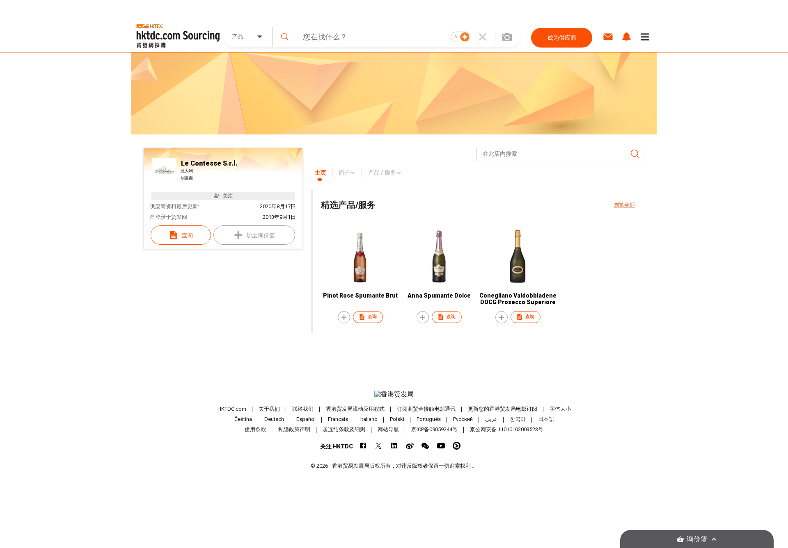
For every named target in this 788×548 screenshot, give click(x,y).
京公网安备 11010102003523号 (506, 429)
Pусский (463, 419)
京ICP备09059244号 (434, 429)
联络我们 (303, 409)
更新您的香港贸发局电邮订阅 (502, 409)
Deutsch (274, 419)
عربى (491, 419)
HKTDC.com (232, 409)
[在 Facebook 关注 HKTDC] (363, 446)
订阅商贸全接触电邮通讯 (426, 409)
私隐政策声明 (294, 429)
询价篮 (697, 539)
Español (306, 419)
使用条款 (255, 429)
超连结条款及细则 (344, 429)
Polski (397, 419)
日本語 (546, 419)
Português (429, 419)
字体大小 (560, 409)
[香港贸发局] (394, 394)
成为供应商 (561, 37)
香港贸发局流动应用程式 (355, 409)
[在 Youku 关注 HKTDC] (456, 446)
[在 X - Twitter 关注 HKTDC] (379, 446)
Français (338, 419)
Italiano (369, 419)
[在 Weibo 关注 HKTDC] (410, 446)
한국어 (518, 419)
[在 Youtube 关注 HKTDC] (441, 446)
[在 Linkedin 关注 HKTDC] (394, 446)
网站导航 (388, 429)
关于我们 (269, 409)
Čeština (243, 419)
